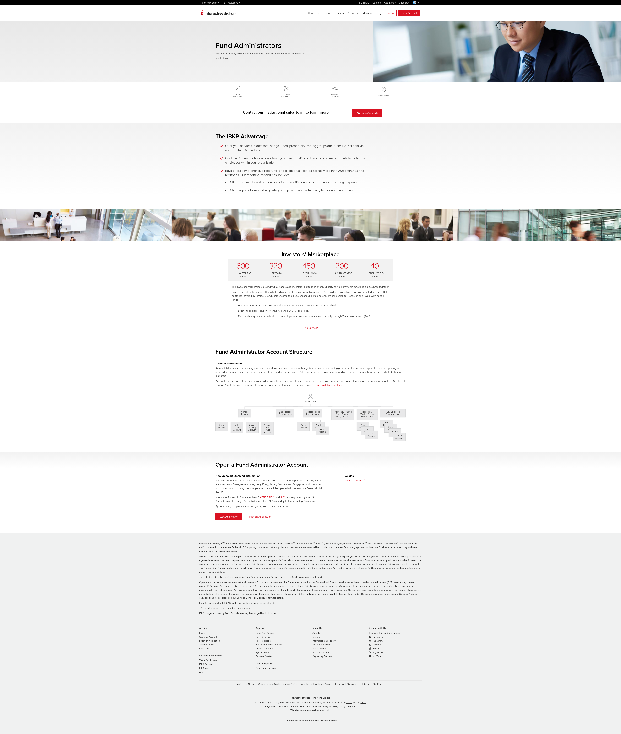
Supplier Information (266, 668)
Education (367, 13)
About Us (389, 2)
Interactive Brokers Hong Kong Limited (310, 697)
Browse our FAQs (265, 648)
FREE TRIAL (362, 2)
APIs (201, 672)
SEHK (349, 702)
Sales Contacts (370, 113)
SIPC (283, 497)
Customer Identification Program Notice (277, 684)
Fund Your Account (265, 633)
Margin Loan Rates (357, 590)
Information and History (324, 641)
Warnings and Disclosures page (354, 586)
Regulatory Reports (322, 656)
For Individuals (210, 2)
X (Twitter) (377, 652)
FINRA (270, 497)
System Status (263, 652)
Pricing (327, 13)
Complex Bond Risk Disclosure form (255, 598)
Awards (316, 633)
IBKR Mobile (205, 668)
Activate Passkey (264, 656)
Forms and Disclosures (346, 684)
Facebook (377, 637)
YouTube (376, 656)
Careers (376, 2)
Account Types (206, 644)
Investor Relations (321, 644)
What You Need (353, 480)
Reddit (375, 648)
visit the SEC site (266, 603)
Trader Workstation (208, 660)
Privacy (365, 684)
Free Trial (204, 648)
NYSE (262, 497)
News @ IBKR (319, 648)
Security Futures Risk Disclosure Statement (361, 594)
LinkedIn (376, 644)
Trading (339, 13)
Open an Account (208, 637)
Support (403, 2)
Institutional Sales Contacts (269, 644)
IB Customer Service (217, 586)
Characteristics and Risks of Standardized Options (313, 582)
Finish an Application (259, 516)
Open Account (409, 13)
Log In (390, 13)
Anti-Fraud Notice (246, 684)
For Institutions (230, 2)
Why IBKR (313, 13)
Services (353, 13)
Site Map (377, 684)
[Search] (379, 13)
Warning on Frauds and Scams (316, 684)
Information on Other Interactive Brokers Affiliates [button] (312, 720)
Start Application (228, 516)
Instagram (377, 641)
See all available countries (327, 385)
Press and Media (320, 652)
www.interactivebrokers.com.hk (315, 710)
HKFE (363, 702)
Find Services (310, 328)
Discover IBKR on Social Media (384, 633)
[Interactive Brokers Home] (218, 12)
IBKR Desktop (206, 664)
